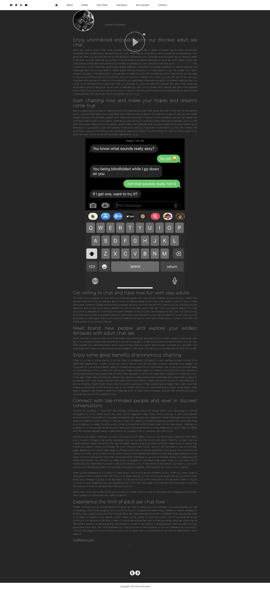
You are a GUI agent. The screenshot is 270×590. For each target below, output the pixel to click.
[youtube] (26, 5)
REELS (70, 5)
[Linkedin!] (21, 5)
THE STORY (102, 5)
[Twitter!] (16, 5)
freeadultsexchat (184, 63)
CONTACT (162, 5)
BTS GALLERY (142, 5)
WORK (85, 5)
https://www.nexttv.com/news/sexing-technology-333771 (102, 545)
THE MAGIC (121, 5)
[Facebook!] (11, 5)
